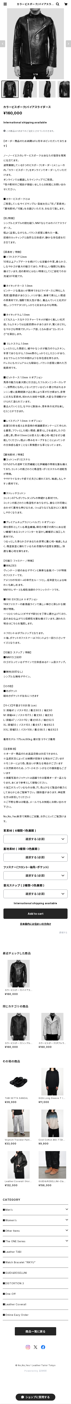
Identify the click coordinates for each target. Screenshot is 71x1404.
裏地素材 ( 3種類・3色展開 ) (21, 849)
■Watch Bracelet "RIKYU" (19, 1262)
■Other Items (11, 1230)
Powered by (31, 1371)
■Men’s (8, 1209)
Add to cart (35, 913)
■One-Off (9, 1293)
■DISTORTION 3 (13, 1283)
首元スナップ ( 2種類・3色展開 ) (23, 885)
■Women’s (10, 1220)
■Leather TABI (12, 1251)
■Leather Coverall (14, 1304)
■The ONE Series (14, 1241)
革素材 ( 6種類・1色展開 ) (19, 830)
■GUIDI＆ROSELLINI (15, 1272)
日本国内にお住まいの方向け (35, 923)
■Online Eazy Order (15, 1314)
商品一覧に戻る (35, 1331)
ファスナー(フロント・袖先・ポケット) (26, 867)
